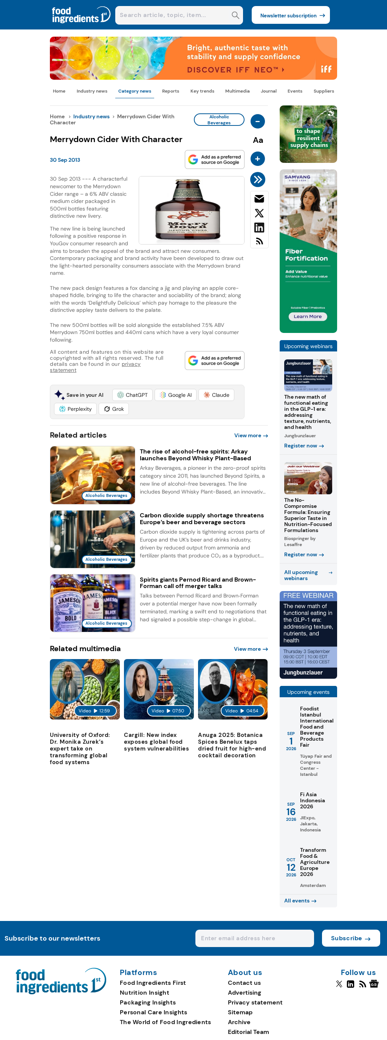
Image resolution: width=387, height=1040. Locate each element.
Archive (239, 1022)
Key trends (202, 91)
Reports (170, 91)
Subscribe (346, 938)
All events (297, 901)
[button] (132, 395)
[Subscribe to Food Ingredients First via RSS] (259, 244)
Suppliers (324, 91)
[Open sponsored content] (193, 77)
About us (245, 973)
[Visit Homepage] (81, 27)
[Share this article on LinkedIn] (259, 229)
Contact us (244, 982)
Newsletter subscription (288, 16)
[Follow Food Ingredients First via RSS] (362, 987)
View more (247, 435)
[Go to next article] (259, 179)
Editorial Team (248, 1031)
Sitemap (240, 1012)
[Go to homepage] (61, 992)
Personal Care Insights (153, 1012)
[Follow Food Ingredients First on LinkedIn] (350, 987)
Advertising (244, 992)
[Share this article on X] (259, 214)
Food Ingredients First (153, 982)
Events (295, 91)
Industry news (92, 91)
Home (59, 91)
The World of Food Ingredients (165, 1022)
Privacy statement (255, 1002)
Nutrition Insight (144, 992)
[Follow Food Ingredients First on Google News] (375, 987)
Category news (134, 91)
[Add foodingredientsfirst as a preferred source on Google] (215, 159)
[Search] (236, 16)
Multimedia (237, 91)
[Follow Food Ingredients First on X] (339, 987)
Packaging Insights (148, 1002)
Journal (269, 91)
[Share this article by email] (259, 200)
